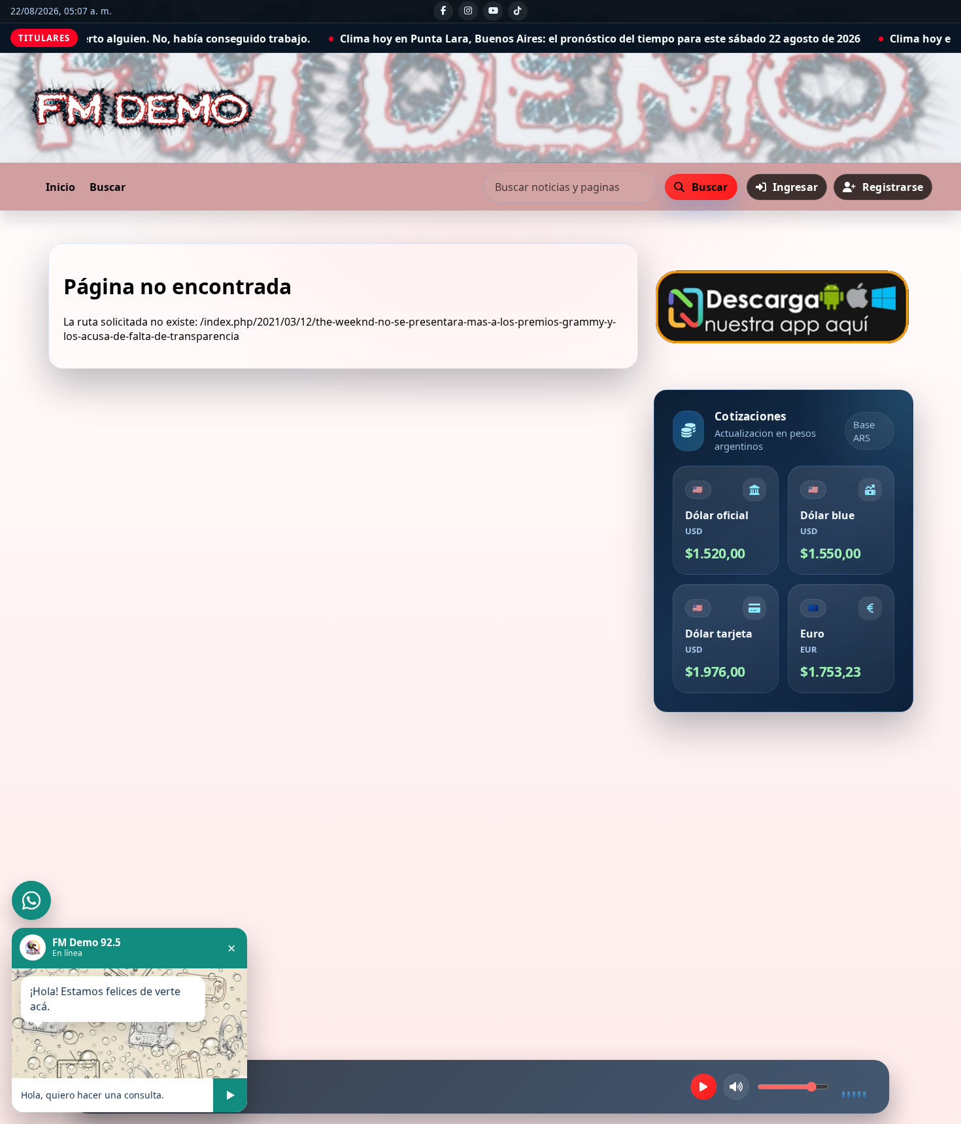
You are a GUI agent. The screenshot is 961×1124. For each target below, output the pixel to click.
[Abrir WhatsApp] (31, 900)
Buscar (108, 187)
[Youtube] (493, 11)
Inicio (60, 187)
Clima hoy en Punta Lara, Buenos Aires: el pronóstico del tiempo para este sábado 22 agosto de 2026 (481, 38)
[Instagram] (468, 11)
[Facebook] (443, 11)
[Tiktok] (518, 11)
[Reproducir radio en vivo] (703, 1087)
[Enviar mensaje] (230, 1095)
